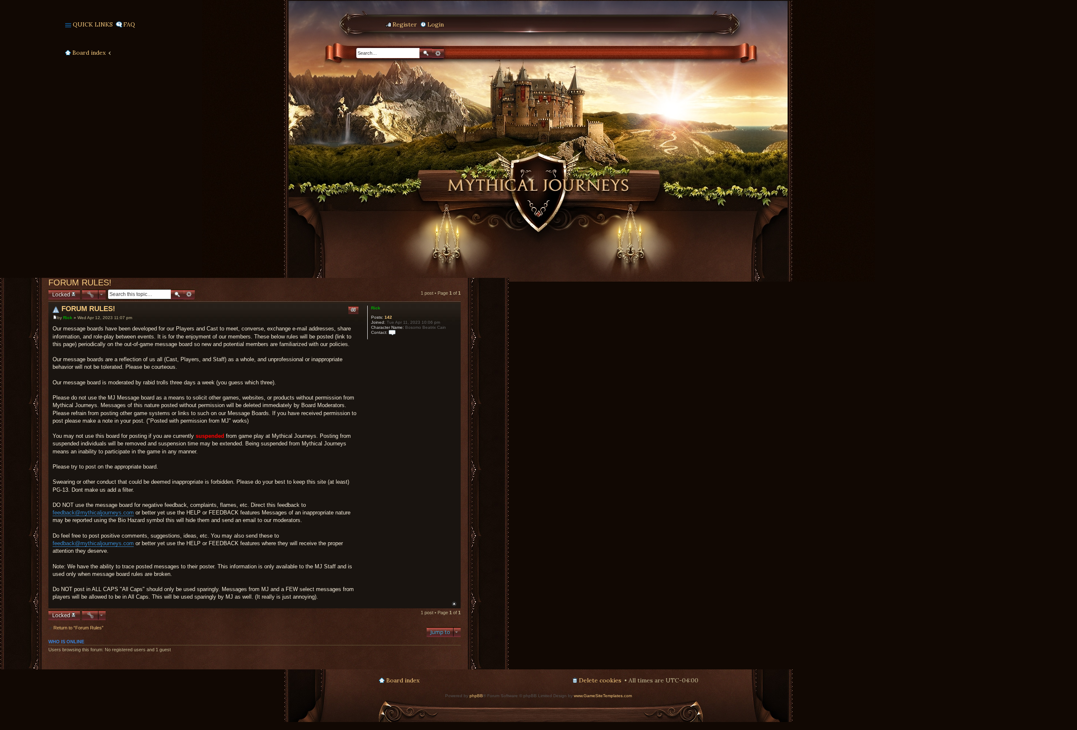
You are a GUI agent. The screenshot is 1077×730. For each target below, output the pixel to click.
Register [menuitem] (405, 24)
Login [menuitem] (435, 24)
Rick (375, 308)
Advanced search (438, 53)
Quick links (93, 24)
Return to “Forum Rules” (78, 627)
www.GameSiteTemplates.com (603, 695)
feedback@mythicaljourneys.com (93, 512)
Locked (61, 294)
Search (425, 53)
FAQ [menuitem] (129, 24)
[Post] (55, 317)
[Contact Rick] (392, 332)
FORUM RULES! (79, 282)
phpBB (476, 695)
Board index (89, 52)
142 (388, 317)
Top (454, 604)
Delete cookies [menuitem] (600, 680)
